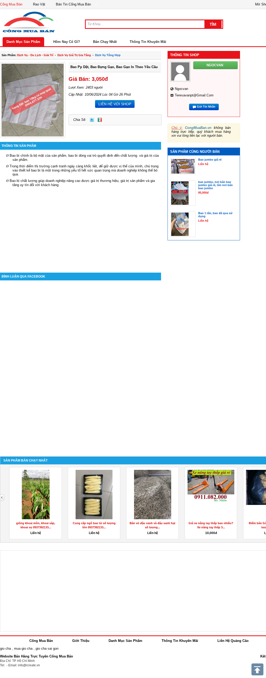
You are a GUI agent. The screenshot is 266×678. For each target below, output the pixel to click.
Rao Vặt (39, 4)
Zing (100, 120)
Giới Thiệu (80, 641)
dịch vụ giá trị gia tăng (74, 55)
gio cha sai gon (47, 648)
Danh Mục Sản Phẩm (23, 42)
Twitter (92, 120)
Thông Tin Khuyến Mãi (148, 42)
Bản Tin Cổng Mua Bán (73, 4)
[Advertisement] (80, 225)
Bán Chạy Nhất (105, 42)
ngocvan (181, 89)
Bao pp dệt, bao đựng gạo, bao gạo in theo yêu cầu (114, 67)
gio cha (5, 648)
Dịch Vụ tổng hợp (108, 55)
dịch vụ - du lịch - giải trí (35, 55)
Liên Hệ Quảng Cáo (233, 641)
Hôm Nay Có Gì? (66, 42)
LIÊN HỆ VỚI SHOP (114, 104)
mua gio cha (23, 648)
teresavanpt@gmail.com (194, 95)
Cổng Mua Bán (11, 4)
